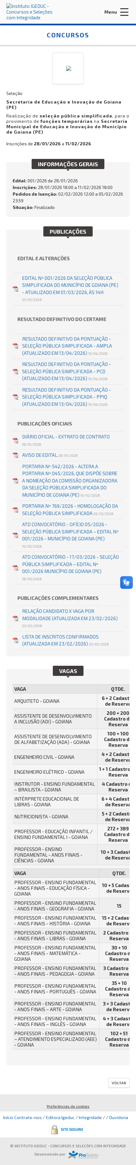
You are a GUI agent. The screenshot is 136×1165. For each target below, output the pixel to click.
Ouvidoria (118, 1117)
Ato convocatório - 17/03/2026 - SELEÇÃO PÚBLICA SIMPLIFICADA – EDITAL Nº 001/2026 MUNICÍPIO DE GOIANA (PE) (70, 567)
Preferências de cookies (68, 1106)
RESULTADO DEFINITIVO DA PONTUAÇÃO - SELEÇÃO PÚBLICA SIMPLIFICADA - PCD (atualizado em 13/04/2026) (66, 371)
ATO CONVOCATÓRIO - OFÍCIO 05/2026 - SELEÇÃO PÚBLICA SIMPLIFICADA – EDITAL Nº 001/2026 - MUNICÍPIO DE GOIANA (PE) (70, 534)
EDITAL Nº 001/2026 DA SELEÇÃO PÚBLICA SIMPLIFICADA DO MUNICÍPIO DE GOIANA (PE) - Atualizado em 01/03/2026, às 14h (70, 288)
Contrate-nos (28, 1117)
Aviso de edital (50, 455)
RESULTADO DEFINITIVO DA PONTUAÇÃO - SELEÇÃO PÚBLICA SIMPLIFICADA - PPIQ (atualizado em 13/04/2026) (66, 397)
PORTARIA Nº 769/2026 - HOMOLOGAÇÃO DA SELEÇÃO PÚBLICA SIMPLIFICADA (70, 509)
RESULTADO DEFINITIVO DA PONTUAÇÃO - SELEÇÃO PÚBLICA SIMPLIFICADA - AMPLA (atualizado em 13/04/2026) (67, 346)
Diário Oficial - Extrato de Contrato (66, 440)
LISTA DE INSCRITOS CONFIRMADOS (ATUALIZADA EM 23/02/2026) (65, 640)
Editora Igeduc (60, 1117)
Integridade (90, 1117)
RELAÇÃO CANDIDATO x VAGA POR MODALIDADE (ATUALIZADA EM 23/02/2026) (70, 618)
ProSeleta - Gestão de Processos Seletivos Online (83, 1155)
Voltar (119, 1082)
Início (8, 1117)
